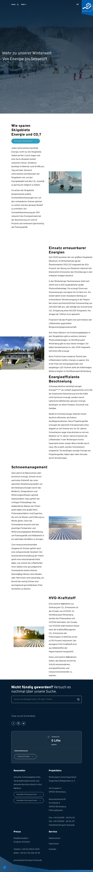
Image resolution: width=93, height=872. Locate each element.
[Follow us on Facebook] (13, 723)
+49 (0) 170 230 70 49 (30, 853)
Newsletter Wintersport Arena (27, 794)
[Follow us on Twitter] (24, 723)
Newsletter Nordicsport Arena (27, 800)
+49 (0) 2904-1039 (30, 849)
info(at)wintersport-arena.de (62, 825)
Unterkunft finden (23, 757)
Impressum (54, 843)
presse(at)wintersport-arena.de (28, 860)
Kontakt (52, 849)
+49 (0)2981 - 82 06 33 (64, 817)
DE (78, 4)
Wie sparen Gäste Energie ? (23, 141)
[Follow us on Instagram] (18, 723)
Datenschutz (54, 838)
